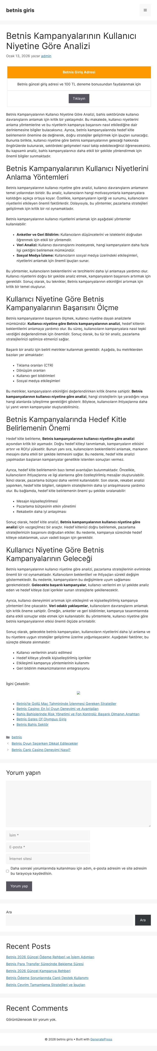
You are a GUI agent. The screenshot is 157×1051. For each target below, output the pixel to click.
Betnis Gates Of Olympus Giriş (41, 719)
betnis (17, 737)
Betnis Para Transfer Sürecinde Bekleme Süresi (45, 964)
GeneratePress (101, 1039)
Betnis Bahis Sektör (32, 724)
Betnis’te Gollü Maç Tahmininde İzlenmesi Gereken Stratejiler (66, 704)
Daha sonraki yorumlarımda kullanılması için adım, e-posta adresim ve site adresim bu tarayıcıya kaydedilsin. (79, 871)
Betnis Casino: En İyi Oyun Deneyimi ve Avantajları (58, 709)
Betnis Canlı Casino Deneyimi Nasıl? (41, 750)
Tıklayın (79, 98)
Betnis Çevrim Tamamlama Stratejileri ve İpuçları (45, 985)
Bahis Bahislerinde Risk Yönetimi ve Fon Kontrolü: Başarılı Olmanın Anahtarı (78, 714)
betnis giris (20, 10)
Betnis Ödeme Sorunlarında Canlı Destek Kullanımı (47, 978)
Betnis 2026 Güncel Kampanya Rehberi (38, 971)
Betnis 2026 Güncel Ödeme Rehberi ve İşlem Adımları (50, 957)
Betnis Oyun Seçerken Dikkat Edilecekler (45, 743)
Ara (9, 912)
